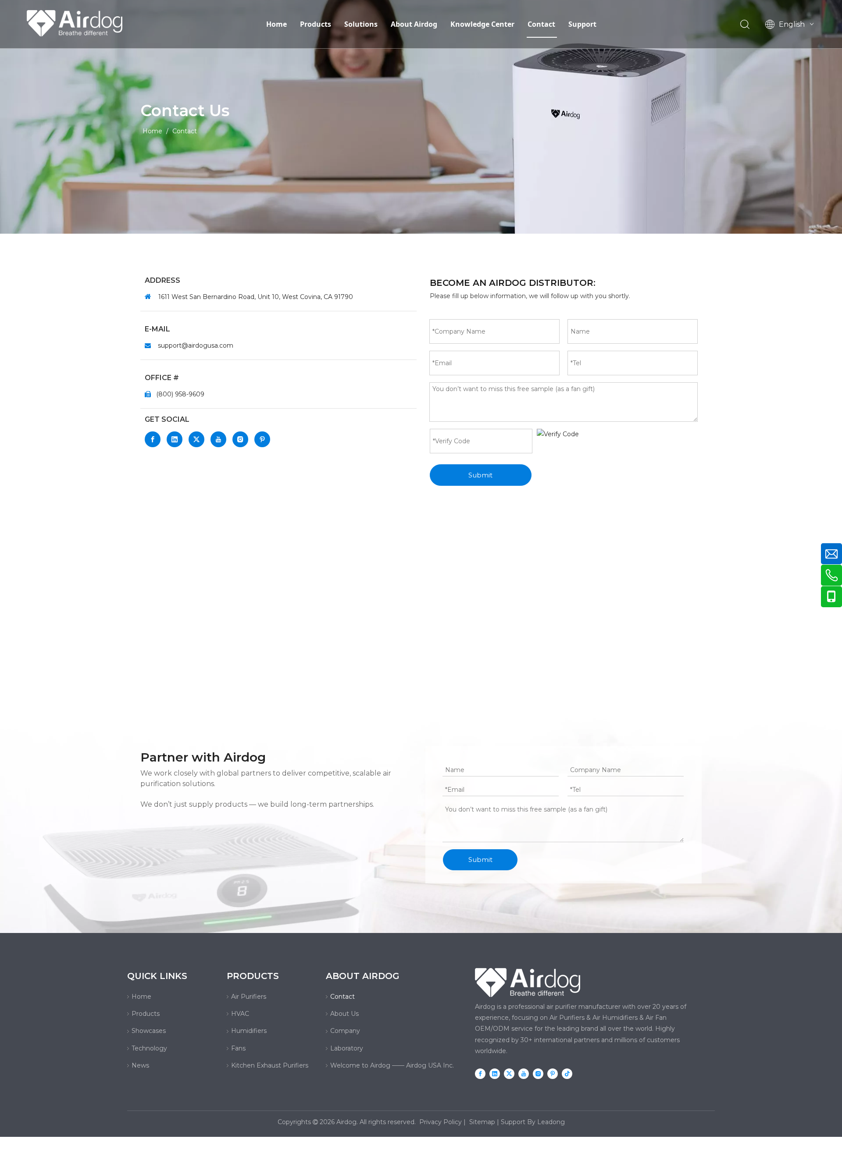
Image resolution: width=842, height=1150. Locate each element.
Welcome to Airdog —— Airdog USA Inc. (392, 1065)
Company (345, 1031)
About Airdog (414, 24)
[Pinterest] (262, 439)
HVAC (240, 1014)
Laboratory (346, 1048)
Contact (541, 24)
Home (276, 24)
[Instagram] (240, 439)
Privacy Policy (440, 1122)
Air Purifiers (248, 996)
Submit (480, 475)
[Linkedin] (174, 439)
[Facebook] (153, 439)
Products (315, 24)
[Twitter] (196, 439)
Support (582, 24)
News (140, 1065)
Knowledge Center (482, 24)
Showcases (149, 1031)
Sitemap (482, 1122)
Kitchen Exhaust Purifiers (269, 1065)
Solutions (361, 24)
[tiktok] (567, 1073)
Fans (238, 1048)
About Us (344, 1014)
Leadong (551, 1122)
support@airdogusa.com (195, 345)
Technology (149, 1048)
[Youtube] (218, 439)
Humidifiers (249, 1031)
